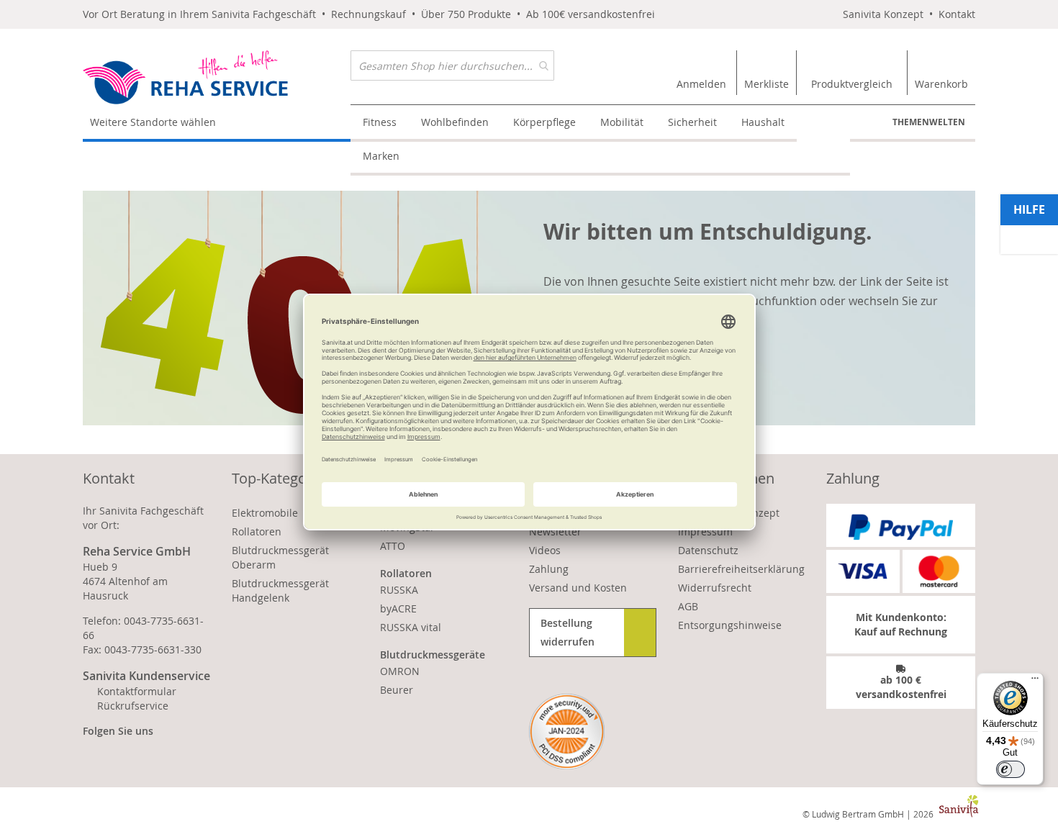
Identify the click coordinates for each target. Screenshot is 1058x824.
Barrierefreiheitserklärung (741, 569)
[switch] (1010, 769)
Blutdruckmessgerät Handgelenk (280, 590)
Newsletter (555, 531)
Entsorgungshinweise (730, 625)
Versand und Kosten (578, 587)
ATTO (392, 546)
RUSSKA (399, 590)
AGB (688, 606)
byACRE (398, 608)
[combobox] (452, 65)
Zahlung (549, 569)
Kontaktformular (136, 691)
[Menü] (1035, 681)
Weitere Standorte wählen (153, 122)
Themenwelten (928, 122)
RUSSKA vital (410, 627)
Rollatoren (256, 531)
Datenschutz (708, 550)
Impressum (705, 531)
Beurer (396, 690)
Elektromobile (265, 513)
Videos (545, 550)
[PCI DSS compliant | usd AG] (567, 731)
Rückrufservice (132, 705)
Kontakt (957, 14)
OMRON (400, 671)
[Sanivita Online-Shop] (217, 77)
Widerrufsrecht (714, 587)
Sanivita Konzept (883, 14)
